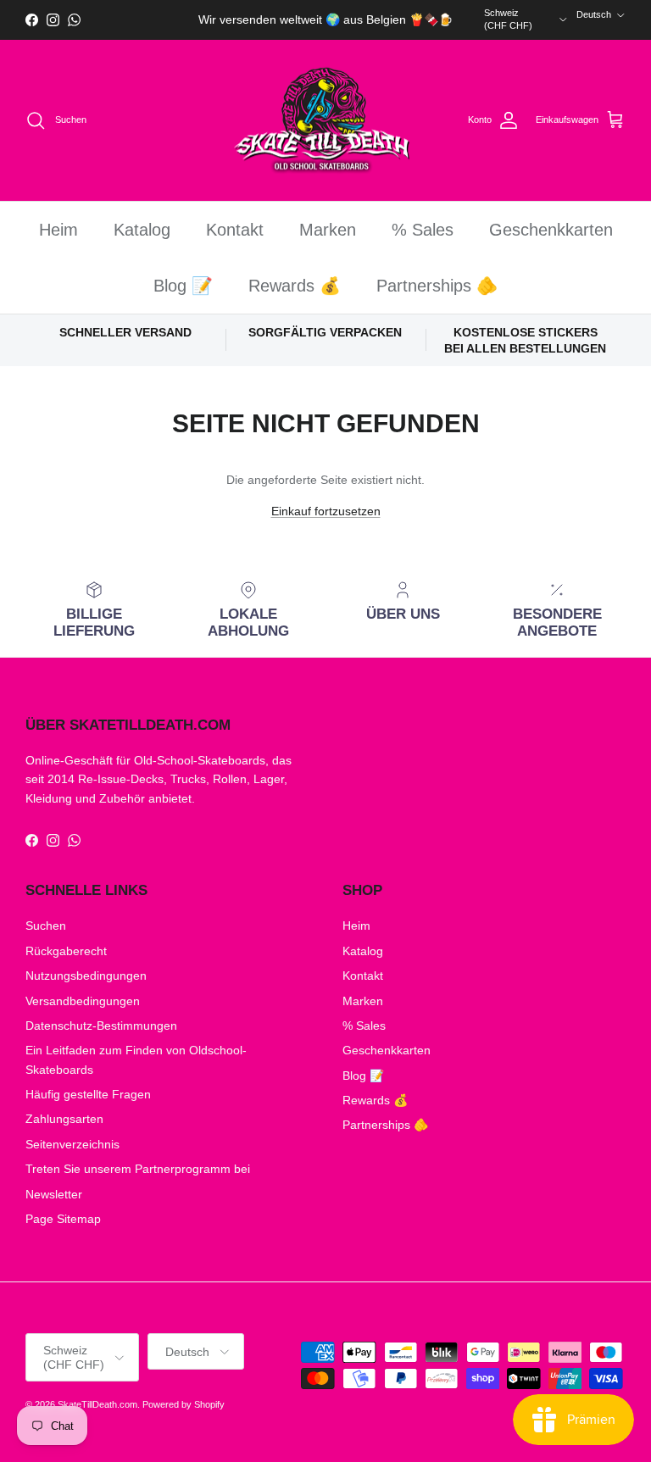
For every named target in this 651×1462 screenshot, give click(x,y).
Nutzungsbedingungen (86, 975)
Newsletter (53, 1194)
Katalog (142, 229)
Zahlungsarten (64, 1119)
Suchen (45, 925)
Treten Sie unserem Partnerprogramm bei (137, 1169)
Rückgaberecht (66, 951)
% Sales (422, 229)
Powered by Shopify (183, 1404)
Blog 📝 (183, 285)
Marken (327, 229)
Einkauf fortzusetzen (326, 511)
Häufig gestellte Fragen (88, 1094)
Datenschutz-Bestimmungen (101, 1025)
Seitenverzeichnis (72, 1144)
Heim (58, 229)
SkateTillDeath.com (97, 1404)
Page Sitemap (63, 1219)
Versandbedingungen (82, 1001)
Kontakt (235, 229)
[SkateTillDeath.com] (326, 121)
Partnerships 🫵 (437, 285)
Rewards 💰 (294, 285)
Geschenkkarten (551, 229)
